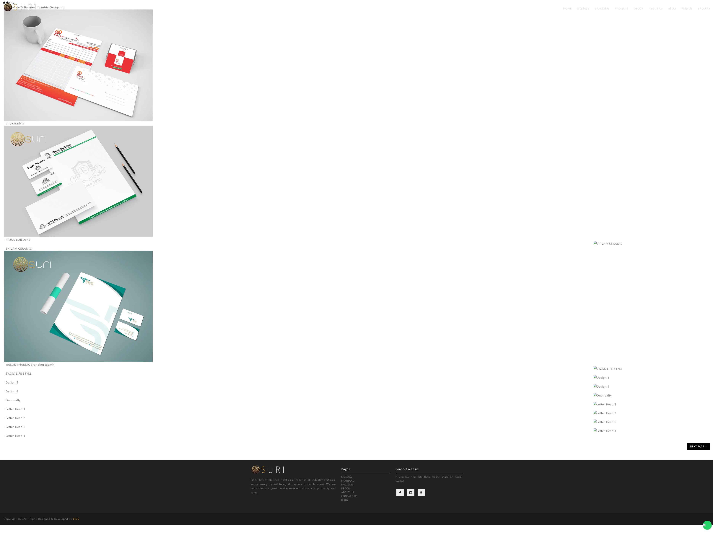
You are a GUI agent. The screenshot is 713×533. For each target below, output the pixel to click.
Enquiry (704, 8)
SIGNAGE (583, 8)
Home (567, 8)
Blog (672, 8)
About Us (656, 8)
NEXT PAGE (697, 446)
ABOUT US (347, 492)
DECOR (638, 8)
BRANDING (602, 8)
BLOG (344, 499)
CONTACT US (349, 496)
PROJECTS (621, 8)
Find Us (686, 8)
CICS (76, 519)
